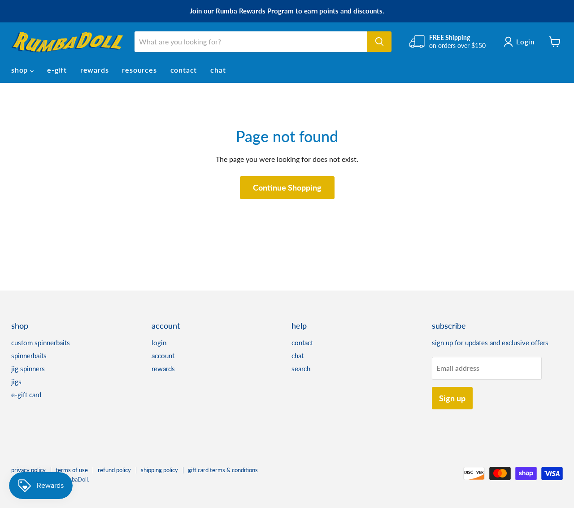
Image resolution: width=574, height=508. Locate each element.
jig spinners (28, 369)
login (159, 343)
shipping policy (159, 469)
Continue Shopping (287, 187)
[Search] (379, 41)
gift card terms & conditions (223, 469)
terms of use (72, 469)
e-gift (57, 69)
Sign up (452, 398)
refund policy (114, 469)
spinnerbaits (29, 356)
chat (218, 69)
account (163, 356)
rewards (94, 69)
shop (20, 69)
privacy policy (28, 469)
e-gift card (26, 395)
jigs (16, 382)
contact (183, 69)
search (300, 369)
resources (139, 69)
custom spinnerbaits (40, 343)
